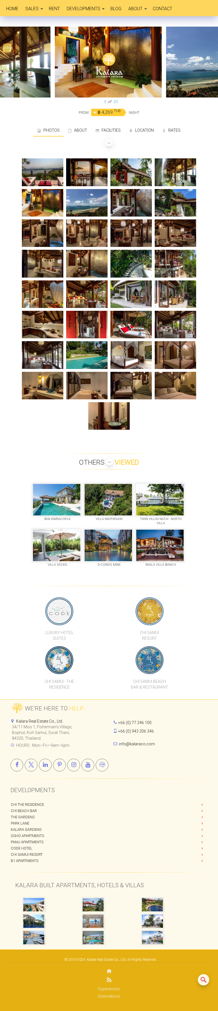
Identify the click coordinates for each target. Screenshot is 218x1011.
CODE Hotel (21, 848)
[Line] (102, 765)
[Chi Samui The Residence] (59, 660)
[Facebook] (17, 765)
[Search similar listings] (203, 979)
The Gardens (23, 817)
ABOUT (79, 130)
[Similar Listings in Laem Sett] (203, 979)
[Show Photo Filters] (109, 143)
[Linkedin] (45, 765)
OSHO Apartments (27, 836)
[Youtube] (87, 765)
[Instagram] (73, 765)
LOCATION (143, 130)
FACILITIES (110, 130)
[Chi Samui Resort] (149, 611)
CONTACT (162, 8)
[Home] (109, 972)
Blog (115, 8)
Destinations (109, 996)
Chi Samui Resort (27, 854)
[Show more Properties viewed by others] (109, 462)
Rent (54, 8)
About (135, 8)
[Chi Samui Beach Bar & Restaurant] (149, 660)
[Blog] (109, 981)
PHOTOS (50, 130)
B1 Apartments (24, 861)
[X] (31, 765)
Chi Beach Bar (24, 811)
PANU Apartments (27, 842)
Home (12, 8)
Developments (83, 8)
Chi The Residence (27, 804)
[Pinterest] (59, 765)
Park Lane (20, 823)
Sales (32, 8)
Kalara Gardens (26, 829)
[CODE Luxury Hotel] (59, 611)
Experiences (109, 989)
